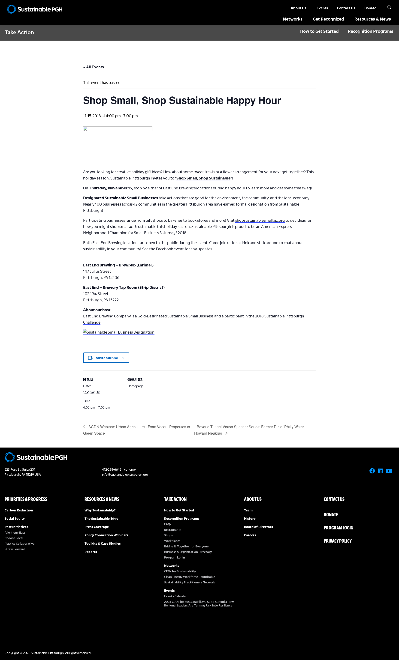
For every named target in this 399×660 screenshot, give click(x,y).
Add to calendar (107, 357)
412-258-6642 (111, 469)
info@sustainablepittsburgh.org (125, 474)
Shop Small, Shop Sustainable (203, 178)
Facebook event (170, 249)
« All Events (93, 66)
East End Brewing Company (107, 316)
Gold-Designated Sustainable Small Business (175, 316)
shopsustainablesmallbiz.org (260, 220)
